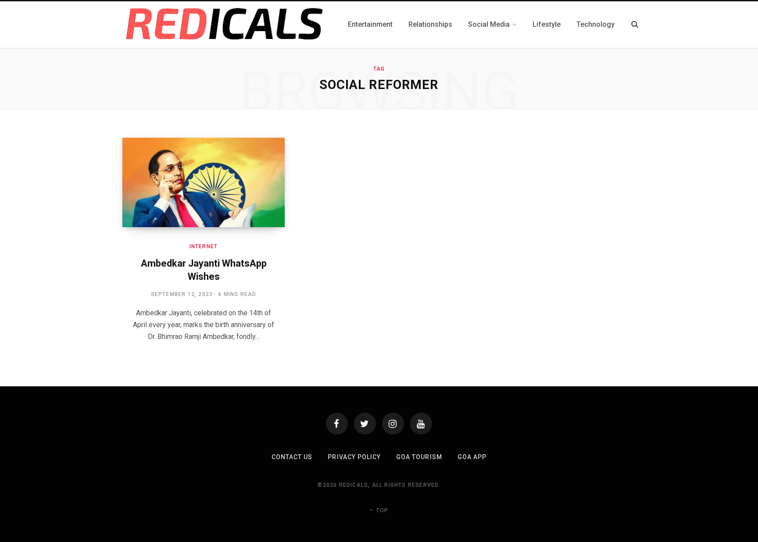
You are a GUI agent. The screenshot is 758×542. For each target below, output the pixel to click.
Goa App (472, 456)
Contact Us (292, 456)
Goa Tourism (419, 456)
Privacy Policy (354, 456)
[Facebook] (337, 424)
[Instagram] (393, 424)
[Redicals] (224, 24)
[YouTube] (421, 424)
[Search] (634, 24)
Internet (204, 246)
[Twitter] (365, 424)
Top (381, 510)
